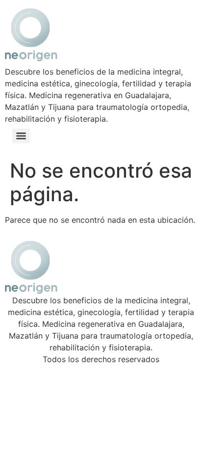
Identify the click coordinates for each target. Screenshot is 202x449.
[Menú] (21, 136)
